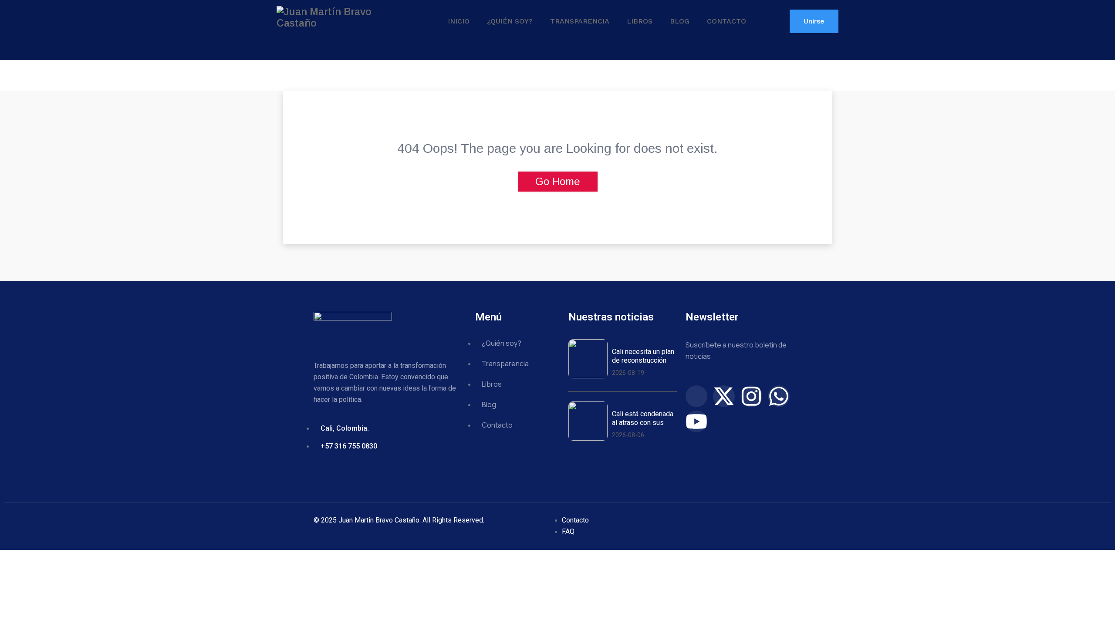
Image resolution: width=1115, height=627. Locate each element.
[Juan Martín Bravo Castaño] (342, 17)
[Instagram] (751, 396)
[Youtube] (696, 421)
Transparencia (579, 21)
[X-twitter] (724, 396)
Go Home (557, 181)
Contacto (726, 21)
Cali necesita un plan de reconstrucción (643, 355)
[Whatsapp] (779, 396)
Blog (679, 21)
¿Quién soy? (510, 21)
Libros (639, 21)
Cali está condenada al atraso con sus (642, 418)
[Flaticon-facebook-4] (696, 396)
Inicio (459, 21)
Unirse (814, 21)
